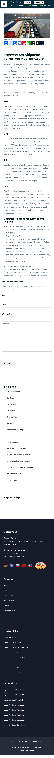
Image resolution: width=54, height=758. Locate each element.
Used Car (10, 423)
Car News (11, 410)
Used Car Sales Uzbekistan (15, 720)
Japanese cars (16, 71)
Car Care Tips (12, 398)
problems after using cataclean (20, 461)
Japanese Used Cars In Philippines (17, 695)
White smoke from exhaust (18, 455)
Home (6, 585)
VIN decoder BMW (14, 473)
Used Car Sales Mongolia (14, 663)
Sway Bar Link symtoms (17, 448)
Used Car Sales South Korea (15, 658)
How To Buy (9, 600)
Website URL (7, 314)
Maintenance (12, 436)
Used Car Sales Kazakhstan (15, 725)
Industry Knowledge (15, 429)
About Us (7, 590)
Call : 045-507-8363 (15, 553)
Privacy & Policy (27, 750)
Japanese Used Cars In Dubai (15, 700)
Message (5, 323)
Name (4, 296)
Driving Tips (12, 417)
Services (7, 606)
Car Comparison (13, 391)
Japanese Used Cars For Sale (15, 690)
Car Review (11, 404)
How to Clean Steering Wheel (20, 467)
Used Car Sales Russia (13, 653)
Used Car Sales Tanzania (14, 705)
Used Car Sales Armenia (13, 668)
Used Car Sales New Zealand (16, 648)
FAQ (5, 621)
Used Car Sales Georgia (13, 673)
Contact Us (8, 595)
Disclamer (36, 747)
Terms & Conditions (19, 747)
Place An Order (10, 638)
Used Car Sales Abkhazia (14, 710)
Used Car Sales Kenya (13, 643)
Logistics (9, 5)
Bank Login (46, 5)
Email (4, 305)
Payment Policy (10, 611)
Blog (5, 616)
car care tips (12, 480)
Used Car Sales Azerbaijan (14, 715)
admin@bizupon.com (15, 556)
